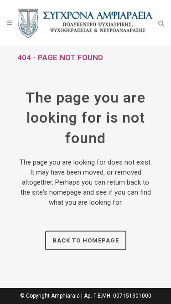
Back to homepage (85, 240)
